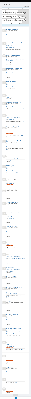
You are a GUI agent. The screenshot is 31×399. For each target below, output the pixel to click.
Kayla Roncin (14, 59)
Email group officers (17, 34)
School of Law (23, 17)
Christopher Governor (11, 34)
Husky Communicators (9, 367)
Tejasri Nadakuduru (15, 333)
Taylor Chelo (14, 292)
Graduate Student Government (11, 301)
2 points (16, 382)
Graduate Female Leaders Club (11, 276)
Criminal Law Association (10, 165)
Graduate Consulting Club (10, 267)
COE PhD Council (8, 154)
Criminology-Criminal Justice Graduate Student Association (13, 178)
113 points (22, 335)
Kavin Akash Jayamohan (12, 258)
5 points (22, 135)
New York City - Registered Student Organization (18, 20)
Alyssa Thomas (9, 293)
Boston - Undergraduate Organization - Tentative (9, 12)
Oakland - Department (16, 17)
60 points (23, 108)
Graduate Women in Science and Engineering (13, 328)
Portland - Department (16, 23)
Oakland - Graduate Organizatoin (7, 17)
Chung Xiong (20, 292)
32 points (7, 296)
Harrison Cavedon (11, 271)
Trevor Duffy (10, 59)
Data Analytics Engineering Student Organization (14, 189)
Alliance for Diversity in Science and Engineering (14, 42)
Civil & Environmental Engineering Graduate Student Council (14, 141)
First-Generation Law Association (11, 226)
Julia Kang (10, 231)
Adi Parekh (20, 59)
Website (8, 32)
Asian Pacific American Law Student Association (14, 68)
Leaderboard (27, 6)
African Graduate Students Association (12, 29)
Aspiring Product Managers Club (11, 81)
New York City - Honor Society (7, 20)
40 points (16, 63)
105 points (15, 247)
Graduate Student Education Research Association (14, 287)
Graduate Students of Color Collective (12, 314)
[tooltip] (6, 31)
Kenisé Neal (10, 319)
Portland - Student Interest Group (7, 23)
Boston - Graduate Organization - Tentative (8, 13)
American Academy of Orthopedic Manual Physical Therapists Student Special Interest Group (14, 55)
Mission (11, 32)
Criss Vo (17, 292)
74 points (23, 121)
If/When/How (8, 387)
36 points (20, 36)
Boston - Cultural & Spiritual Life (19, 16)
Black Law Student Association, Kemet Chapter (13, 102)
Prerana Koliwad (11, 333)
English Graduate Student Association (12, 202)
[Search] (7, 9)
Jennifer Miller (10, 292)
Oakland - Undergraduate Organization (8, 16)
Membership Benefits (17, 117)
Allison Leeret (17, 59)
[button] (30, 1)
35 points (23, 49)
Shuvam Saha (17, 258)
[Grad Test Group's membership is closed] (7, 240)
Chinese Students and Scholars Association (13, 126)
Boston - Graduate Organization (21, 12)
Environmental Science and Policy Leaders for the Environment (14, 212)
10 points (19, 88)
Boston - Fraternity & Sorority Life (20, 13)
